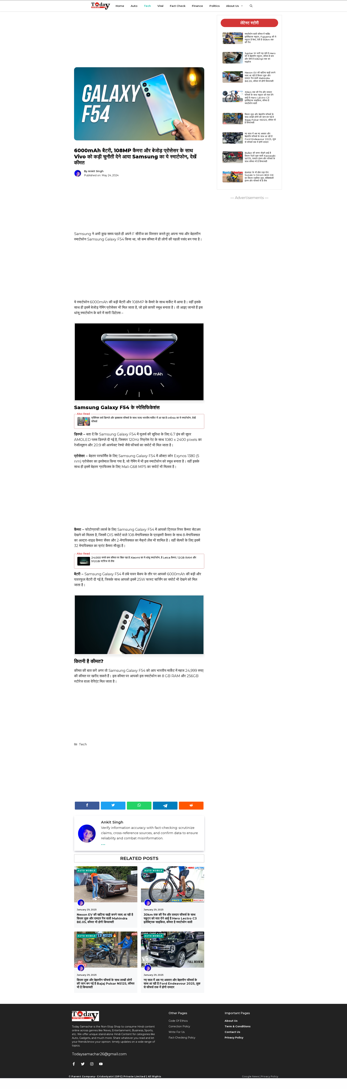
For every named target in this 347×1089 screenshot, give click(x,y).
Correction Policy (179, 1026)
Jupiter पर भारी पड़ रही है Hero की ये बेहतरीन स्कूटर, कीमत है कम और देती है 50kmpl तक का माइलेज (260, 57)
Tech (147, 6)
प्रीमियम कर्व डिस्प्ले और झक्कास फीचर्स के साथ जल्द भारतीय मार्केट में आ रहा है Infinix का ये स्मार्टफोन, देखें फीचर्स (143, 419)
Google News (250, 1076)
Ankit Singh (96, 171)
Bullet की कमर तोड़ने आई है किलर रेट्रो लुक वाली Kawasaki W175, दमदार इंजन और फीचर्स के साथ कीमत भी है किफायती (260, 157)
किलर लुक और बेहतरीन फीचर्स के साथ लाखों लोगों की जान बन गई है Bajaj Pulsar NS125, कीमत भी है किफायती (105, 983)
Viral (160, 6)
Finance (197, 6)
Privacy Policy (269, 1076)
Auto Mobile (87, 870)
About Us (232, 6)
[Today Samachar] (101, 6)
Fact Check (177, 6)
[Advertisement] (139, 42)
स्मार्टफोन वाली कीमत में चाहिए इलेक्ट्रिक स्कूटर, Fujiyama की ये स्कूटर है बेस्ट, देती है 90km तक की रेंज (260, 38)
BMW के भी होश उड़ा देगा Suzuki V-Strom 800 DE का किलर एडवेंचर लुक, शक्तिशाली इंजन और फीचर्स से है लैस (259, 176)
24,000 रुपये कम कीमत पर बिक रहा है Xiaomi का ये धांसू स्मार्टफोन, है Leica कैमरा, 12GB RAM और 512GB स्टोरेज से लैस (143, 559)
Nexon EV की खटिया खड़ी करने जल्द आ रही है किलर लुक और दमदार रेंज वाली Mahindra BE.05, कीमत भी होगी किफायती (105, 918)
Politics (214, 6)
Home (120, 6)
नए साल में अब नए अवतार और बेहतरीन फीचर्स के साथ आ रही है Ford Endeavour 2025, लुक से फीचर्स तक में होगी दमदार (172, 983)
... (103, 843)
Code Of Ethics (178, 1020)
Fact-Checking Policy (182, 1037)
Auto (134, 6)
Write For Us (177, 1032)
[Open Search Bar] (251, 6)
